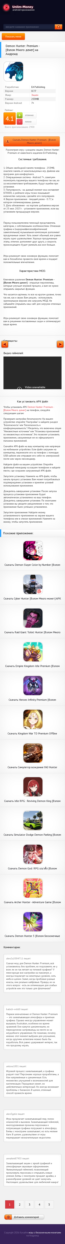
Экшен (34, 95)
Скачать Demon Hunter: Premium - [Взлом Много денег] (34, 141)
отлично (26, 115)
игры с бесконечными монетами (45, 1232)
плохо (25, 122)
